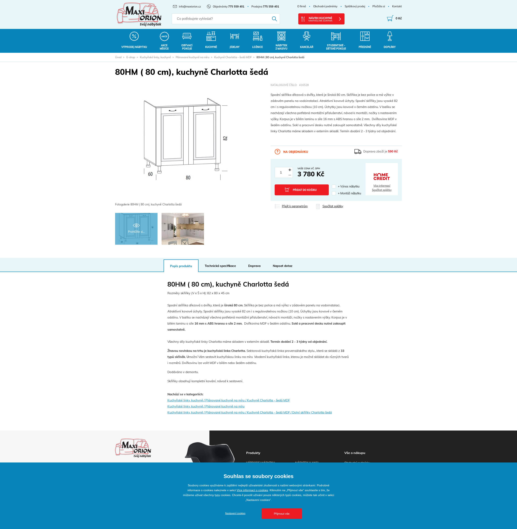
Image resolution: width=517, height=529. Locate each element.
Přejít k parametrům (295, 206)
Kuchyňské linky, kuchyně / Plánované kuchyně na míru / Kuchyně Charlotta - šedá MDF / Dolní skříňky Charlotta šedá (249, 412)
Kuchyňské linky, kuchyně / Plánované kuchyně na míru (206, 406)
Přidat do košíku (305, 189)
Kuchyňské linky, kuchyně (155, 57)
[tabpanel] (185, 145)
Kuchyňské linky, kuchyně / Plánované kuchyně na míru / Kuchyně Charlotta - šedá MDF (228, 400)
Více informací (381, 185)
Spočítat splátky (382, 189)
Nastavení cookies (235, 513)
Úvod (118, 57)
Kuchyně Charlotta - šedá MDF (233, 57)
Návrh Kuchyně (320, 19)
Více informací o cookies (252, 490)
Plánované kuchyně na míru (192, 57)
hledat (269, 19)
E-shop (130, 57)
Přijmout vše (282, 513)
